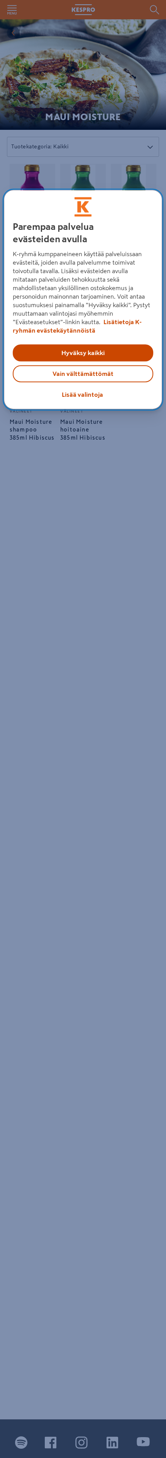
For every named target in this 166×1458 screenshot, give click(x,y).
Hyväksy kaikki (83, 353)
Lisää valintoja (82, 394)
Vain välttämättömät (83, 373)
